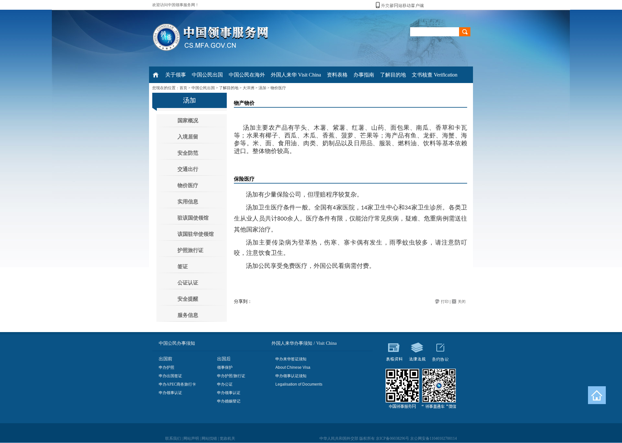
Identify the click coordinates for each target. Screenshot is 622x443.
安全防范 (188, 153)
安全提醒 (188, 299)
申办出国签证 (170, 376)
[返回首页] (597, 395)
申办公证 (225, 384)
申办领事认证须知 (290, 376)
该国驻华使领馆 (196, 234)
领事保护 (225, 367)
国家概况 (188, 120)
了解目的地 (228, 88)
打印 (445, 301)
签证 (183, 266)
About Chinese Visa (292, 367)
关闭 (462, 301)
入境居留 (188, 136)
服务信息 (188, 315)
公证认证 (188, 282)
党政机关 (227, 438)
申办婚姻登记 (228, 401)
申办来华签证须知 (290, 359)
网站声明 (191, 438)
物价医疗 (278, 88)
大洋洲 (248, 88)
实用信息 (188, 201)
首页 (183, 88)
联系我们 (173, 438)
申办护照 (166, 367)
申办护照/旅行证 (231, 376)
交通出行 (188, 169)
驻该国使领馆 (193, 218)
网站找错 (209, 438)
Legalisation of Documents (298, 384)
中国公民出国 (203, 88)
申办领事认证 (170, 392)
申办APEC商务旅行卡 (177, 384)
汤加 (262, 88)
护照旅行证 (190, 250)
